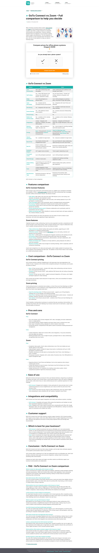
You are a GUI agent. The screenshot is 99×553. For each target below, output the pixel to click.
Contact (56, 551)
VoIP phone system (42, 192)
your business (47, 3)
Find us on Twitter (66, 551)
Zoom (29, 29)
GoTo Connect (49, 27)
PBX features (50, 232)
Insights (60, 551)
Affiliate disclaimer (50, 551)
